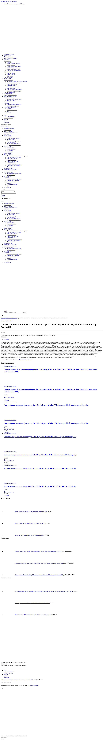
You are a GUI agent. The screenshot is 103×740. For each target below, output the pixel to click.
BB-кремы (9, 62)
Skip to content (13, 1)
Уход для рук (10, 77)
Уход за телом (7, 71)
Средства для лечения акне (14, 70)
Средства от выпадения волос (14, 89)
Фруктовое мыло (11, 100)
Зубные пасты (7, 55)
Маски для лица (11, 65)
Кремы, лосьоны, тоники (13, 63)
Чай (8, 111)
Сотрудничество (11, 116)
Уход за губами (7, 78)
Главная (3, 318)
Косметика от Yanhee (9, 54)
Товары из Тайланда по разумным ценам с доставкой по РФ (17, 679)
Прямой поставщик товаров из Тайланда (14, 3)
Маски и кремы (11, 92)
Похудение (6, 103)
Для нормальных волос (13, 86)
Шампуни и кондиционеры (14, 82)
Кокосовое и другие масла (10, 58)
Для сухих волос (11, 88)
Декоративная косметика (10, 96)
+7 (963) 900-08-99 (33, 685)
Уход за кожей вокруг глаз (13, 69)
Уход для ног (10, 76)
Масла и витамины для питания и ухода (17, 81)
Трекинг (6, 120)
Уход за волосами (8, 80)
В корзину (3, 337)
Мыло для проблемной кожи (14, 99)
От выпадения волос (12, 84)
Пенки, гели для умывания (14, 66)
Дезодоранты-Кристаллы (10, 95)
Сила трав (6, 59)
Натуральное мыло (8, 97)
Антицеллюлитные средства (14, 104)
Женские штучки (8, 93)
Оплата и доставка (8, 118)
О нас (5, 115)
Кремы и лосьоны (11, 74)
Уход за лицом (7, 61)
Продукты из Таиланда (10, 107)
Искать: (6, 312)
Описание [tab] (6, 339)
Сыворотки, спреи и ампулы (14, 91)
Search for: (3, 189)
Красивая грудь (11, 73)
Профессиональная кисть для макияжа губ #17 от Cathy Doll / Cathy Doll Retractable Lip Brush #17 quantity (28, 335)
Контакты (6, 122)
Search (5, 311)
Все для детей (7, 112)
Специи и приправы (12, 110)
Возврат (6, 119)
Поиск (24, 312)
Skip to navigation (5, 1)
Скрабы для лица (11, 67)
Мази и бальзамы (8, 56)
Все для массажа (8, 101)
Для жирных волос (11, 85)
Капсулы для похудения (13, 106)
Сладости (9, 108)
